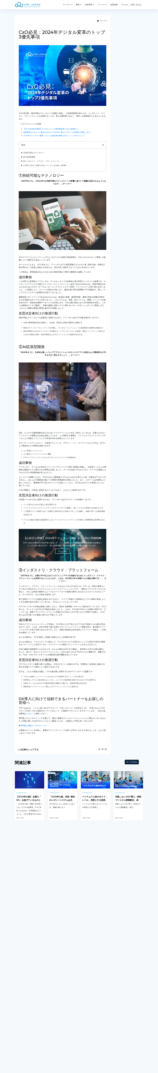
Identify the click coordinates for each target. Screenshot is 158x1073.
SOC (83, 1012)
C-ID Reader (86, 1000)
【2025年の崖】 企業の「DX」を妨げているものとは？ (29, 800)
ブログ (83, 1032)
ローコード (52, 1003)
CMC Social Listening (90, 988)
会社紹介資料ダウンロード (26, 1037)
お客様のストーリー (56, 1032)
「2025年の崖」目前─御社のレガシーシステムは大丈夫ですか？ (62, 800)
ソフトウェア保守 (22, 985)
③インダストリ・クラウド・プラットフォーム (41, 161)
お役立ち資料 (86, 1037)
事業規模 (51, 1042)
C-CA (83, 1006)
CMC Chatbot (87, 994)
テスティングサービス (24, 996)
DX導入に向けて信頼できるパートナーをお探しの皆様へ (45, 165)
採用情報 (114, 5)
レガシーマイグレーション (26, 990)
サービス (66, 4)
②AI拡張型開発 (29, 157)
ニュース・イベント (89, 1042)
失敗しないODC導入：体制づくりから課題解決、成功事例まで (128, 800)
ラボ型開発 (118, 985)
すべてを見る (132, 762)
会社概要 (18, 1032)
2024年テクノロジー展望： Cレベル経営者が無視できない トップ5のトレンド (54, 135)
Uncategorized (21, 792)
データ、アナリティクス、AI (60, 988)
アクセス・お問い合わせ (131, 5)
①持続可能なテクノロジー (33, 153)
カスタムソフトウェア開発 (26, 979)
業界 (49, 1037)
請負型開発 (118, 979)
